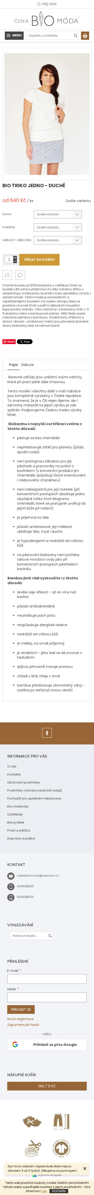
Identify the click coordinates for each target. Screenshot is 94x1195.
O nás (11, 766)
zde (44, 1191)
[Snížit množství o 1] (15, 261)
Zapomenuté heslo (23, 1025)
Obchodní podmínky (23, 782)
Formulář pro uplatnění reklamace (34, 798)
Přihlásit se (21, 1009)
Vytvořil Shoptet (49, 1175)
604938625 (25, 886)
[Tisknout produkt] (7, 275)
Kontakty (14, 774)
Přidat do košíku (39, 260)
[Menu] (14, 36)
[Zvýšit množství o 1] (15, 257)
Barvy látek (15, 822)
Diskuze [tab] (27, 364)
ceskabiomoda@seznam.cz (38, 875)
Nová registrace (20, 1019)
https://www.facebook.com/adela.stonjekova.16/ (47, 737)
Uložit (11, 341)
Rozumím (59, 1191)
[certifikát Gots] (61, 1148)
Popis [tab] (13, 364)
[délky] (61, 1121)
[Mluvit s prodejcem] (20, 275)
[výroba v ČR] (32, 1121)
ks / (47, 1086)
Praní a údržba (18, 830)
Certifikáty (15, 814)
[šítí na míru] (32, 1148)
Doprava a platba (21, 838)
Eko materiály (17, 806)
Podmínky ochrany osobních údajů (34, 790)
